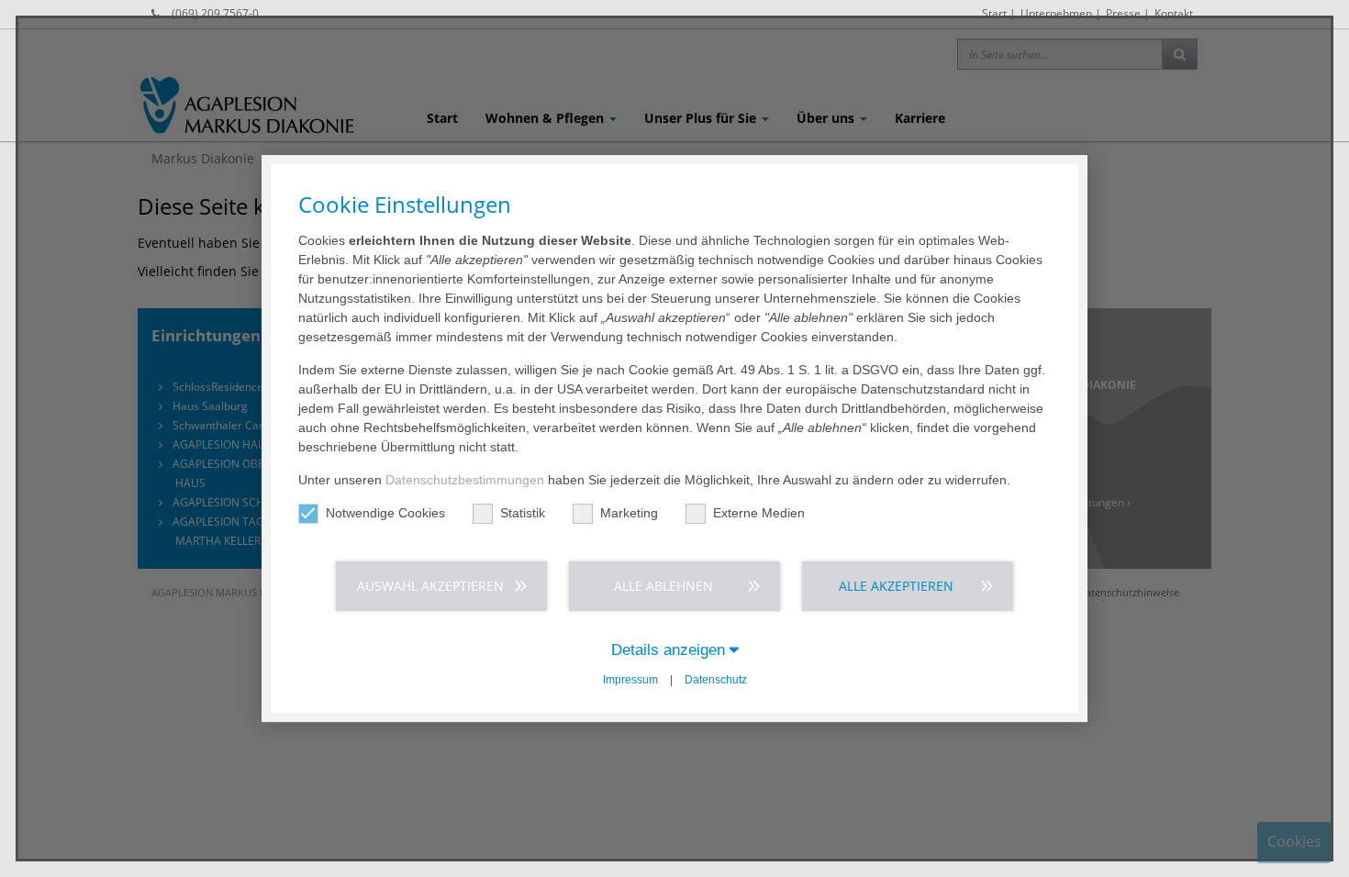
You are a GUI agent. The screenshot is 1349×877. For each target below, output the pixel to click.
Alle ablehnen (663, 585)
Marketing (629, 512)
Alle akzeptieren (896, 585)
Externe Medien (759, 512)
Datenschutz (716, 679)
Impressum (630, 679)
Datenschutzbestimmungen (464, 479)
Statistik (522, 512)
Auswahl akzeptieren (430, 585)
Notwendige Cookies (385, 512)
